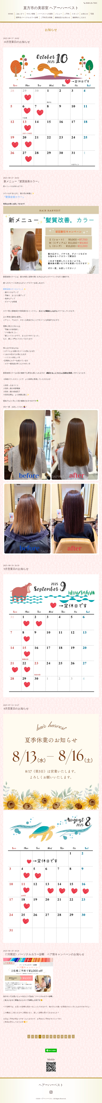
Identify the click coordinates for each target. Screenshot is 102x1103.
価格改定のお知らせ (62, 17)
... (69, 1037)
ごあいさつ (20, 14)
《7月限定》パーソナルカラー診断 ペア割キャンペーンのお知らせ (44, 954)
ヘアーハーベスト (51, 1085)
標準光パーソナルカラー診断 (27, 17)
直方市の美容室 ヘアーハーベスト (51, 8)
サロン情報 (30, 14)
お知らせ (84, 14)
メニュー (58, 14)
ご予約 (66, 14)
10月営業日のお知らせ (17, 41)
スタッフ (75, 14)
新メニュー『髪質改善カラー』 (22, 181)
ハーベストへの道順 (45, 14)
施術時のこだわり (79, 17)
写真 (92, 14)
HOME (10, 14)
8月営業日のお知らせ (16, 708)
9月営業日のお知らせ (16, 568)
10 (66, 1037)
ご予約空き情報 (46, 17)
